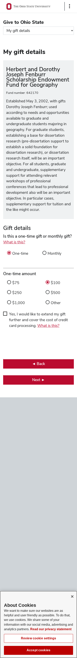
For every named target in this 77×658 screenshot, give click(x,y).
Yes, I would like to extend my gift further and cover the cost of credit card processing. (38, 320)
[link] (38, 364)
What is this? (14, 242)
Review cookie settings (38, 638)
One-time (20, 253)
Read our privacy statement (50, 629)
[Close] (72, 596)
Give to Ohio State (23, 22)
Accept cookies (38, 650)
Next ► (38, 379)
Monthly (54, 253)
